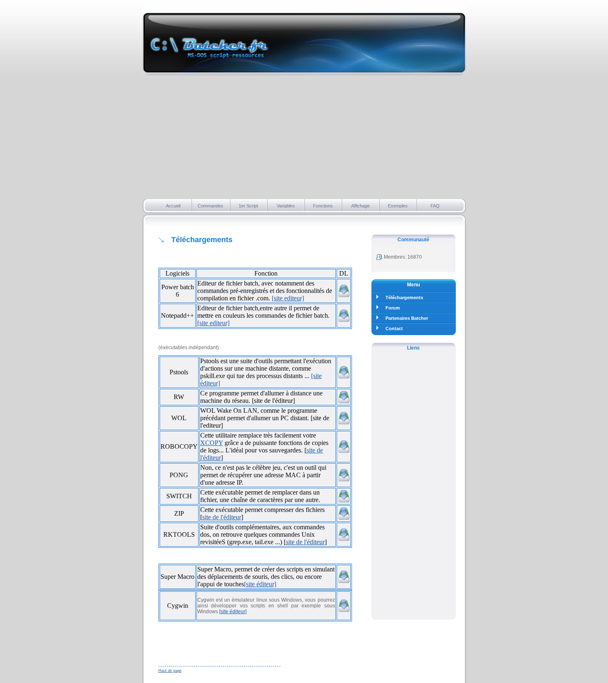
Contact (394, 328)
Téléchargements (404, 297)
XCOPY (211, 442)
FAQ (435, 205)
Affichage (360, 205)
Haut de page (170, 671)
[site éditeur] (260, 584)
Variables (286, 205)
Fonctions (323, 205)
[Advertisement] (304, 137)
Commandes (210, 205)
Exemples (398, 205)
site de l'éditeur (221, 517)
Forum (392, 307)
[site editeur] (288, 298)
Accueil (173, 205)
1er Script (248, 205)
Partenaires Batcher (406, 318)
